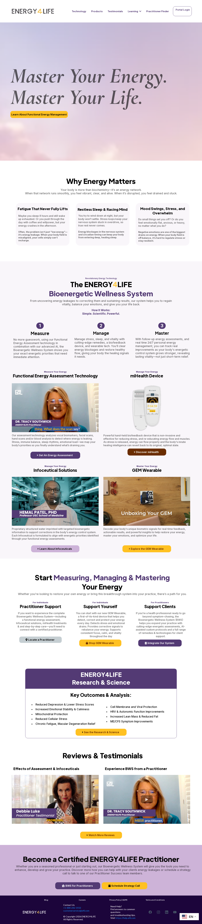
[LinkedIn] (167, 912)
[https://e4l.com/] (33, 11)
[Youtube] (175, 912)
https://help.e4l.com (125, 918)
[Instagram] (158, 912)
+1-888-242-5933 (72, 907)
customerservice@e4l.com (76, 910)
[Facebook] (150, 912)
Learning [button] (133, 11)
